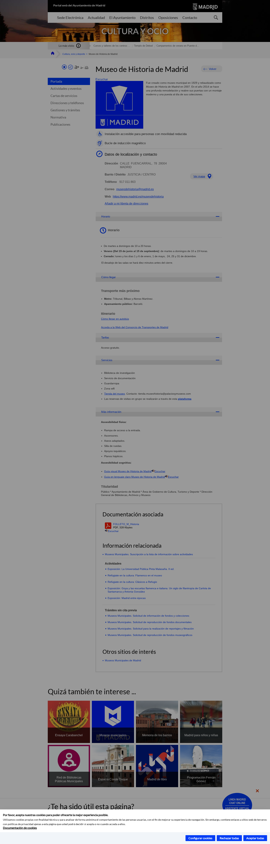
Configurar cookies (200, 838)
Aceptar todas (255, 838)
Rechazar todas (229, 838)
